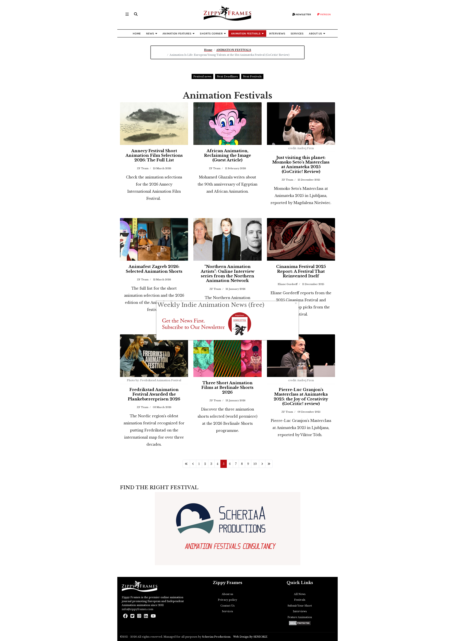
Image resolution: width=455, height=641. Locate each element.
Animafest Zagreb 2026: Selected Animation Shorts (154, 269)
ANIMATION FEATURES (176, 33)
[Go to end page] (269, 464)
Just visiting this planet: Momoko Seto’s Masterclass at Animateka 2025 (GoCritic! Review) (301, 164)
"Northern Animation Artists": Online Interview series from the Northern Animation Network (227, 273)
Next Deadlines (227, 76)
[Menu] (127, 14)
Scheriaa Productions (216, 636)
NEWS (150, 33)
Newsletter (303, 14)
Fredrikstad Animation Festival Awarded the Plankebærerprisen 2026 (154, 394)
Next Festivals (252, 76)
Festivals (299, 599)
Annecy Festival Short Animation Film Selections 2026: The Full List (154, 155)
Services (227, 611)
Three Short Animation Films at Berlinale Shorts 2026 (227, 388)
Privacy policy (227, 599)
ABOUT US (315, 33)
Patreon (325, 14)
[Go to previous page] (193, 464)
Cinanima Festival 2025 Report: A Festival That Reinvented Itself (301, 271)
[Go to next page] (262, 464)
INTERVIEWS (277, 33)
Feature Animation (300, 617)
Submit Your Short (300, 605)
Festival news (202, 76)
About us (227, 594)
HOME (137, 33)
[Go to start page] (186, 464)
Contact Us (227, 605)
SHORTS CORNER (211, 33)
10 (255, 464)
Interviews (300, 611)
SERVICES (297, 33)
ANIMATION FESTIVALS (246, 33)
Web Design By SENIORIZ (250, 636)
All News (300, 594)
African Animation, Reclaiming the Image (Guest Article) (227, 155)
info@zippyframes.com (137, 609)
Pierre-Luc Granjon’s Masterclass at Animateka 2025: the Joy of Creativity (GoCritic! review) (301, 396)
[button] (136, 14)
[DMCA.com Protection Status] (300, 623)
